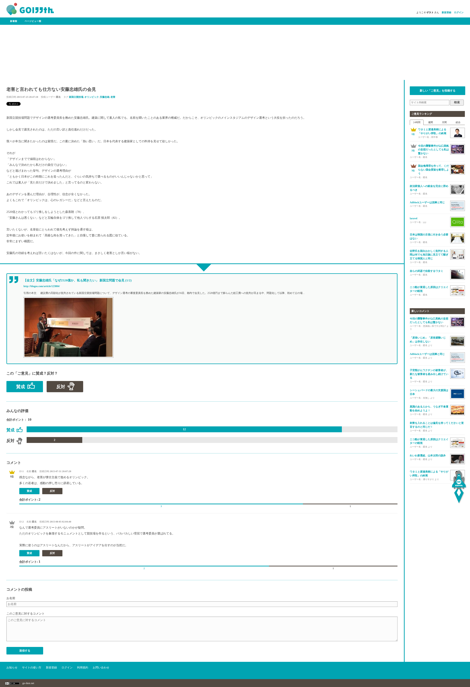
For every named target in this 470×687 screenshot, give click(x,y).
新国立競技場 (76, 97)
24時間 (416, 122)
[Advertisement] (235, 52)
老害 (113, 97)
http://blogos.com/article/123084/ (42, 286)
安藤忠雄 (104, 97)
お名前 (10, 598)
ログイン (459, 12)
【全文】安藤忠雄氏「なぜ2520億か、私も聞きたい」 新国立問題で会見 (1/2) (78, 280)
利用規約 (82, 667)
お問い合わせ (101, 667)
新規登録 (446, 12)
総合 (458, 122)
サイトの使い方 (31, 667)
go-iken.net (28, 683)
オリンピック (91, 97)
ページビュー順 (33, 21)
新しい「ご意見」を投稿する (437, 90)
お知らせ (11, 667)
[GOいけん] (30, 14)
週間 (430, 122)
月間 (444, 122)
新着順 (13, 21)
